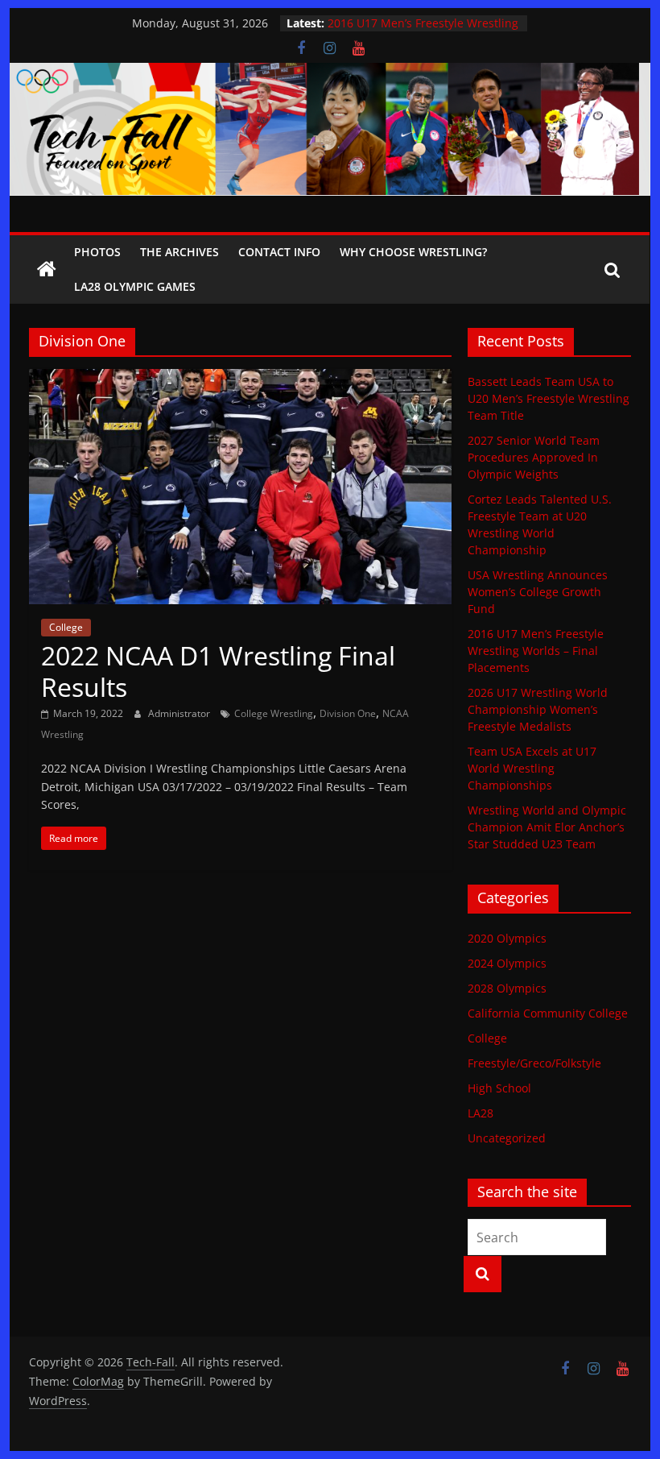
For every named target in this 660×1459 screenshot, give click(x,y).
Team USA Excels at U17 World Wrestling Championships (532, 768)
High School (499, 1088)
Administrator (180, 713)
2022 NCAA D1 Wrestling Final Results (218, 670)
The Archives (179, 251)
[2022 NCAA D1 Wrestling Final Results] (240, 379)
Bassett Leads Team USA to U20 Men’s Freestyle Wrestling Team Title (548, 398)
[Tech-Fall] (46, 270)
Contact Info (279, 251)
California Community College (548, 1013)
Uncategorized (507, 1138)
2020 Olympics (507, 938)
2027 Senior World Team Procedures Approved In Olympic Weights (534, 457)
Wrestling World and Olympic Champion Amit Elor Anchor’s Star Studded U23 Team (547, 827)
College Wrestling (273, 713)
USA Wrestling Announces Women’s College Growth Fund (423, 17)
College (66, 627)
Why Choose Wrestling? (413, 251)
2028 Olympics (507, 988)
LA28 (480, 1113)
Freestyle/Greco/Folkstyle (534, 1063)
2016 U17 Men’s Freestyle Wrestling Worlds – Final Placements (536, 650)
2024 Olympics (507, 963)
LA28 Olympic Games (135, 286)
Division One (348, 713)
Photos (97, 251)
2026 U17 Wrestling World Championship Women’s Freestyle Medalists (538, 709)
